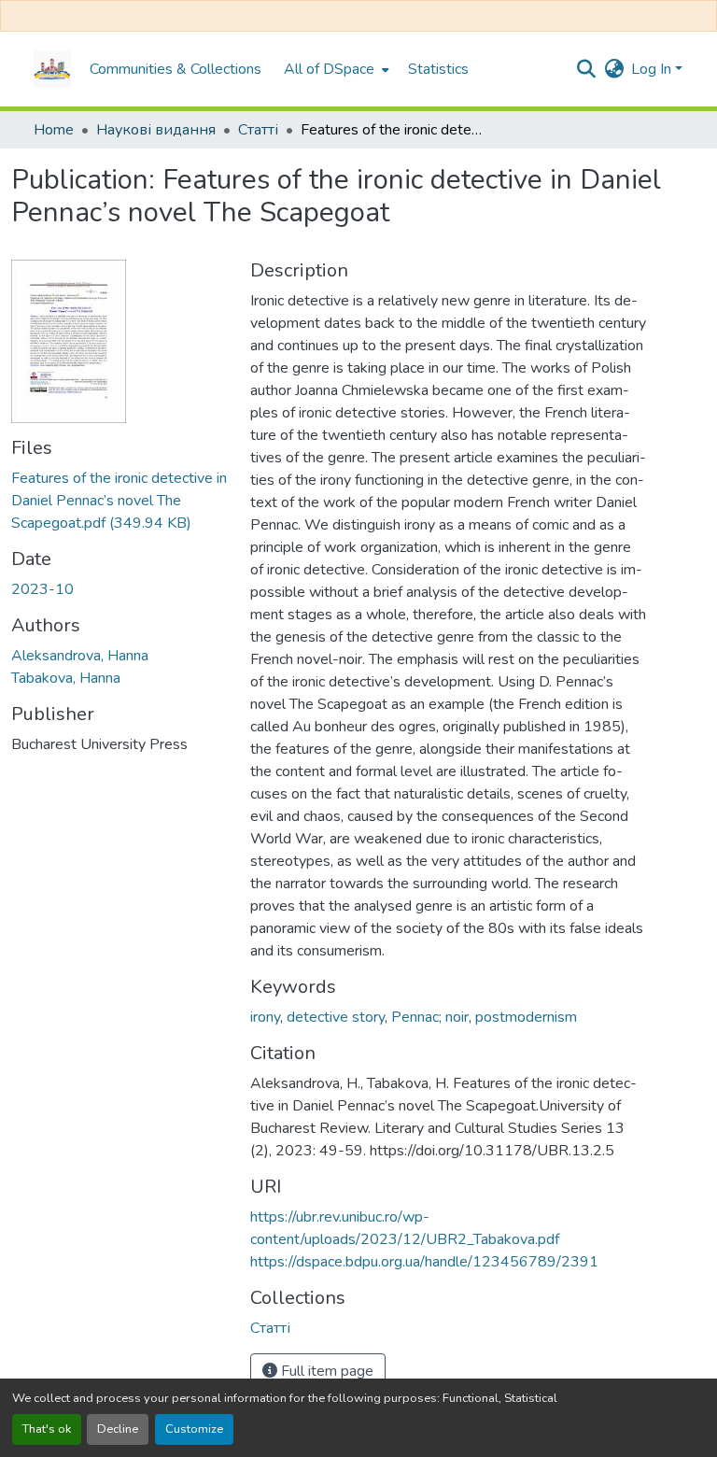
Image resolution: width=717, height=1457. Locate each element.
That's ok (46, 1429)
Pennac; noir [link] (430, 1017)
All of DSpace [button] (329, 69)
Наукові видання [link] (156, 130)
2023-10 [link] (42, 589)
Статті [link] (258, 130)
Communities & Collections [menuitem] (175, 69)
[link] (119, 500)
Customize (194, 1429)
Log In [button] (653, 69)
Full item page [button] (325, 1371)
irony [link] (265, 1017)
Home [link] (54, 130)
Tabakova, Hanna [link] (65, 678)
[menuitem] (334, 69)
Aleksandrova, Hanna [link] (79, 655)
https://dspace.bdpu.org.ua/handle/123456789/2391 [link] (424, 1262)
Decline (117, 1429)
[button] (52, 69)
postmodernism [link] (526, 1017)
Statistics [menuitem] (438, 69)
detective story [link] (336, 1017)
